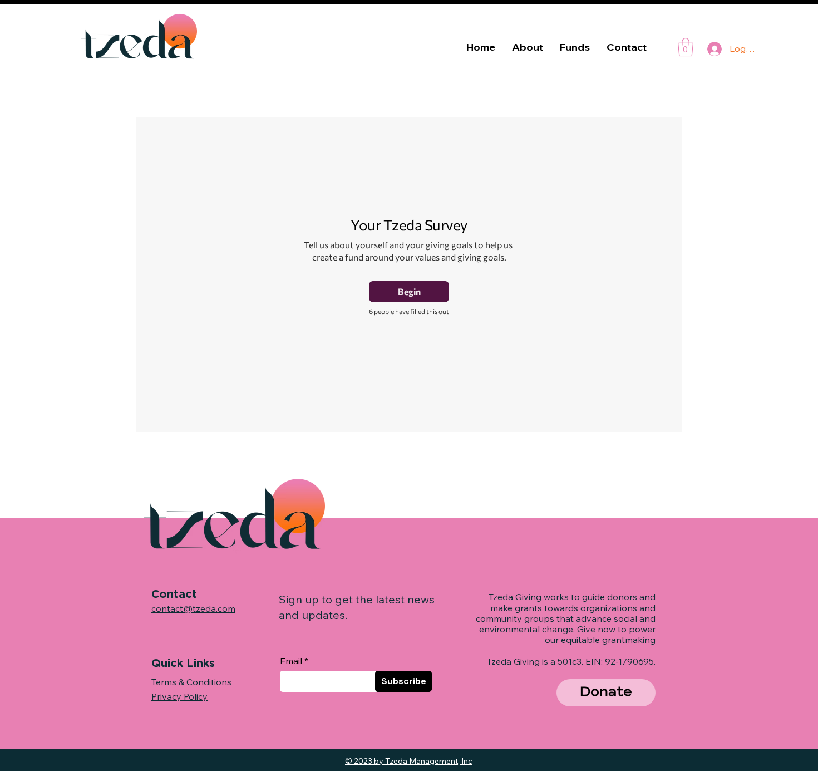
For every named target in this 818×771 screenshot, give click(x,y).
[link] (685, 47)
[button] (606, 692)
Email (291, 660)
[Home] (532, 691)
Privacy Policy (179, 696)
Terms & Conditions (191, 681)
